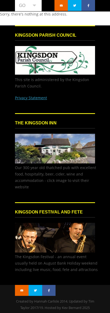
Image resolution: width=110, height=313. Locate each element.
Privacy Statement (31, 97)
